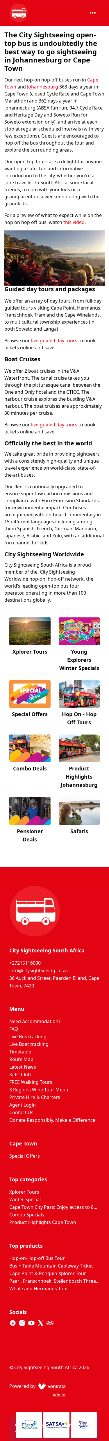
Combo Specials (26, 1214)
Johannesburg (42, 87)
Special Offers (24, 1156)
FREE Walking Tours (30, 1082)
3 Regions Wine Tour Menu (38, 1089)
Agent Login (22, 1105)
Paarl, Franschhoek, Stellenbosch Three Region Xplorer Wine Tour (54, 1281)
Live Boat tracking (29, 1044)
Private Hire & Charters (34, 1097)
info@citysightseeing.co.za (38, 970)
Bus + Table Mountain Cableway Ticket (51, 1266)
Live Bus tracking (28, 1036)
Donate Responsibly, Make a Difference (52, 1120)
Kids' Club (20, 1074)
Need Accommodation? (34, 1021)
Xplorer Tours (24, 1192)
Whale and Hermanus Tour (38, 1288)
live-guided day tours (54, 340)
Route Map (21, 1059)
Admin (59, 1394)
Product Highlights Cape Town (42, 1222)
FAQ (13, 1029)
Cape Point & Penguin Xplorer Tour (47, 1273)
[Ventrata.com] (50, 1386)
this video (73, 222)
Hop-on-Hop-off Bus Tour (37, 1258)
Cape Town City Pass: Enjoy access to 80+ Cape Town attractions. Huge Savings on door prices (54, 1207)
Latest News (22, 1067)
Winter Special (25, 1199)
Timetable (20, 1051)
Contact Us (21, 1112)
